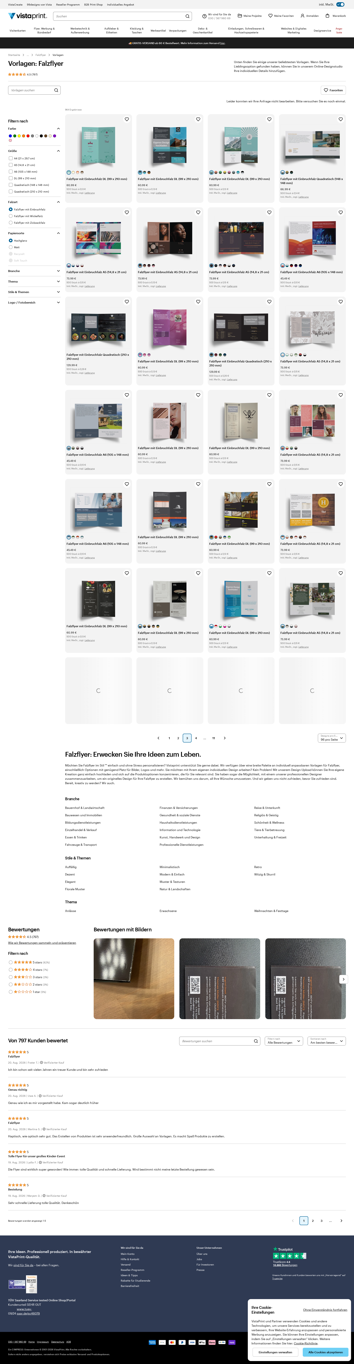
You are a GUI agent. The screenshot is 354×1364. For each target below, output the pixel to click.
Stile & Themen (18, 292)
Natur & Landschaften (175, 889)
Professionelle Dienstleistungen (182, 844)
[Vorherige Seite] (158, 738)
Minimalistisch (170, 867)
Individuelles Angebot (120, 4)
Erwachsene (168, 911)
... (28, 54)
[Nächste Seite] (224, 738)
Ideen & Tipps (129, 1275)
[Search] (256, 1041)
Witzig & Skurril (264, 874)
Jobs (199, 1259)
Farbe (12, 128)
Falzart (13, 202)
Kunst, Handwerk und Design (180, 837)
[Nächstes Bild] (343, 979)
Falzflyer (41, 54)
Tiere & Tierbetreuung (269, 830)
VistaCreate (15, 4)
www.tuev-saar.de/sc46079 (22, 1311)
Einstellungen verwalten (275, 1352)
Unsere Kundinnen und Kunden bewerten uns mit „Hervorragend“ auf (309, 1277)
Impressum (43, 1341)
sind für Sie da (23, 1265)
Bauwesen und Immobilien (83, 815)
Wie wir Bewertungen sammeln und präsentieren (42, 942)
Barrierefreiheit (130, 1285)
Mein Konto (128, 1253)
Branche (14, 271)
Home (31, 1341)
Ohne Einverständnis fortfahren (325, 1309)
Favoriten (336, 90)
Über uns (202, 1253)
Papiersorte (16, 233)
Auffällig (71, 867)
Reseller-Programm (68, 4)
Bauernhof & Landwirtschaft (85, 807)
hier (222, 43)
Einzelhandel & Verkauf (81, 830)
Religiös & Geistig (266, 815)
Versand (126, 1264)
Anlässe (70, 911)
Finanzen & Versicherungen (179, 807)
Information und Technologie (180, 830)
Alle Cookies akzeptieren (325, 1352)
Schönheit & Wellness (269, 822)
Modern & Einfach (172, 874)
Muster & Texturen (172, 881)
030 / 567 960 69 (17, 1341)
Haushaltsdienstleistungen (178, 822)
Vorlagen (58, 54)
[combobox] (119, 16)
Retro (258, 867)
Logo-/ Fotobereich (21, 302)
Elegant (70, 881)
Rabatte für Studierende (135, 1280)
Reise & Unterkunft (267, 807)
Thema (13, 281)
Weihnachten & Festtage (271, 911)
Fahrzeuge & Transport (81, 844)
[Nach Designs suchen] (56, 90)
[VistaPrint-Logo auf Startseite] (27, 16)
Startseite (14, 54)
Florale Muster (75, 889)
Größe (12, 151)
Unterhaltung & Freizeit (270, 837)
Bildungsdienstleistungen (83, 822)
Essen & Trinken (76, 837)
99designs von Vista (39, 4)
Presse (200, 1269)
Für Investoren (205, 1264)
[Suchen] (187, 16)
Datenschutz (57, 1341)
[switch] (331, 4)
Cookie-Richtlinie (305, 1343)
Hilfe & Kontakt (130, 1259)
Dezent (70, 874)
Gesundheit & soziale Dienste (180, 815)
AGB (68, 1341)
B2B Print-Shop (93, 4)
